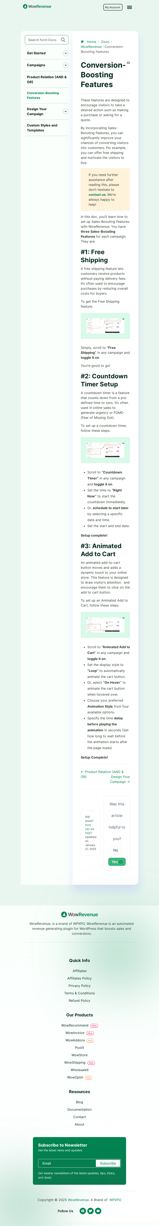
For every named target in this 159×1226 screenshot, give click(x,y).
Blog (79, 1102)
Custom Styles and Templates (42, 127)
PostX (79, 1047)
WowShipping (79, 1062)
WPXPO (115, 1200)
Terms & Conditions (79, 993)
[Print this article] (128, 62)
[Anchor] (111, 260)
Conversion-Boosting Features (43, 95)
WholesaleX (80, 1070)
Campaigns (36, 65)
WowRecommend (78, 1025)
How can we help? (89, 828)
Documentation (79, 1109)
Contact (79, 1117)
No (115, 850)
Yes (116, 862)
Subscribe (108, 1163)
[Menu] (129, 7)
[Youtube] (98, 1211)
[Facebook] (83, 1211)
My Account (113, 7)
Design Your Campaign (37, 111)
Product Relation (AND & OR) (47, 79)
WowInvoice (78, 1033)
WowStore (79, 1055)
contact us (97, 194)
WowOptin (78, 1077)
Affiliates (80, 971)
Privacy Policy (80, 986)
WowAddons (78, 1040)
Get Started (36, 53)
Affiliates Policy (79, 978)
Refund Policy (79, 1000)
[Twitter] (90, 1211)
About (79, 1124)
